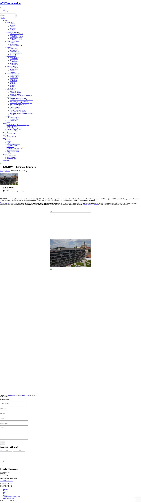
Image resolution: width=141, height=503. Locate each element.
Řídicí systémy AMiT (5, 203)
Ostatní (8, 116)
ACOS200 (12, 29)
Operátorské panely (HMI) (13, 32)
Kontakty (5, 154)
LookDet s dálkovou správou (90, 204)
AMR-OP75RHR (14, 57)
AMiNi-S (12, 23)
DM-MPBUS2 (13, 81)
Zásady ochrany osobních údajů (11, 496)
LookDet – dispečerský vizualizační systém (21, 103)
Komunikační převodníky (13, 73)
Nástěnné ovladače (11, 56)
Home (1, 171)
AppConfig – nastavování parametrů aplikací (21, 113)
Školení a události (11, 136)
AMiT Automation (10, 3)
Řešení (5, 123)
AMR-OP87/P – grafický (16, 37)
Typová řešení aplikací (12, 130)
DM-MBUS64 (13, 79)
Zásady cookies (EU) (8, 498)
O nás (8, 139)
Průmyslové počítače (12, 66)
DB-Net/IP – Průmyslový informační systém (18, 125)
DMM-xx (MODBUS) (16, 45)
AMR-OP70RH (14, 59)
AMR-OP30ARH (14, 64)
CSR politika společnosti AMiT (15, 148)
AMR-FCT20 (13, 50)
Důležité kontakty (11, 155)
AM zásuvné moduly (15, 92)
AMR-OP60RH (14, 62)
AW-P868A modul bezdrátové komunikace (21, 95)
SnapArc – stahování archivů (17, 110)
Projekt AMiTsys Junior (13, 151)
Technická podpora (11, 158)
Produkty (5, 20)
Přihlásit (3, 18)
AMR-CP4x (13, 28)
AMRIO (12, 42)
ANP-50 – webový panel (16, 34)
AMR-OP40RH (14, 63)
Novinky (5, 135)
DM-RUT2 (13, 85)
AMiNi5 (12, 26)
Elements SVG (14, 114)
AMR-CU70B (13, 48)
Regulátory (9, 47)
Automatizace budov (13, 395)
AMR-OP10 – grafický (16, 40)
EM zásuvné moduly (15, 91)
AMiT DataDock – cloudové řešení (19, 101)
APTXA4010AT (14, 67)
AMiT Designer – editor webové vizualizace (21, 100)
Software (9, 97)
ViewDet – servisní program (17, 106)
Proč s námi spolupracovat (13, 144)
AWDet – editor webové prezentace (19, 104)
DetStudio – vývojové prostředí (18, 98)
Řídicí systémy (10, 22)
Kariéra (8, 142)
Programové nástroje (15, 107)
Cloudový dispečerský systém (14, 128)
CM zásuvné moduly (15, 94)
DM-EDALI (13, 84)
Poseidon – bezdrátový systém (14, 129)
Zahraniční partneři (11, 157)
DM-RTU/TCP (14, 78)
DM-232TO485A (14, 75)
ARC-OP (12, 60)
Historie (9, 141)
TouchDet (12, 72)
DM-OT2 (12, 82)
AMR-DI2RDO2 (14, 51)
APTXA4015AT (14, 69)
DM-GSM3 (13, 86)
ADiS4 (11, 31)
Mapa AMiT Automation (6, 481)
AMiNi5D (12, 25)
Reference (5, 132)
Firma (4, 138)
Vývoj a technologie (12, 145)
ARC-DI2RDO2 (14, 54)
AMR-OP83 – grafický (16, 38)
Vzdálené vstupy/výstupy (13, 41)
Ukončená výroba (14, 119)
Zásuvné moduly (11, 89)
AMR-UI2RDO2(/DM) (16, 53)
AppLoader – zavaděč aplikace (18, 111)
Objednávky (6, 160)
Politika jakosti (10, 147)
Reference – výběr (11, 133)
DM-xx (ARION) (14, 44)
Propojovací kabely (15, 117)
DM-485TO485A (14, 76)
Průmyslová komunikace (13, 126)
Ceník (8, 122)
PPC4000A (13, 70)
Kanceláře (21, 395)
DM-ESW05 (13, 88)
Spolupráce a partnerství (13, 150)
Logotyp (9, 152)
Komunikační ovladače (16, 108)
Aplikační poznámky (12, 120)
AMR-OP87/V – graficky (16, 35)
